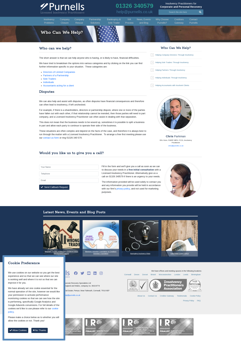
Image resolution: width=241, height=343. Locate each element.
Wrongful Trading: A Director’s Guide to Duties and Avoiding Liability (61, 252)
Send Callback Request (55, 187)
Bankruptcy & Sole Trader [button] (114, 21)
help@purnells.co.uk (134, 12)
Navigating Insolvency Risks (140, 253)
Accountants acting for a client (58, 85)
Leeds (185, 275)
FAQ (199, 301)
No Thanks (40, 330)
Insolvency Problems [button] (49, 21)
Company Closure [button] (65, 21)
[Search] (200, 12)
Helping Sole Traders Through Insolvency (172, 62)
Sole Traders (49, 79)
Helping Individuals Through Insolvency (171, 78)
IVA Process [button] (129, 21)
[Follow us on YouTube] (88, 273)
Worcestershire (165, 275)
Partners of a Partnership (56, 75)
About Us (141, 296)
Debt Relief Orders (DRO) (180, 253)
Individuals (48, 82)
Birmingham (196, 275)
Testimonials (182, 296)
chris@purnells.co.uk (175, 146)
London (177, 275)
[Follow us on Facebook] (76, 273)
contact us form (51, 138)
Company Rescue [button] (79, 21)
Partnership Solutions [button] (95, 21)
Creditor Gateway (167, 296)
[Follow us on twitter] (82, 273)
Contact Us (152, 296)
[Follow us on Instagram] (101, 273)
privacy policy (123, 188)
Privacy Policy (188, 301)
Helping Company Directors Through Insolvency (174, 55)
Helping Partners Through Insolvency (170, 70)
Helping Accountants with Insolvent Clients (172, 85)
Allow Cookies (19, 330)
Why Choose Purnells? (162, 21)
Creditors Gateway (179, 21)
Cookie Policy (195, 296)
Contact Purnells (193, 21)
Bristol (153, 275)
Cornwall (127, 275)
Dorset (145, 275)
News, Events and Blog (144, 21)
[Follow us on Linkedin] (95, 273)
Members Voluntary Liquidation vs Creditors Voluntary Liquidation (100, 252)
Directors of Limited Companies (59, 72)
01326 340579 (134, 6)
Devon (136, 275)
